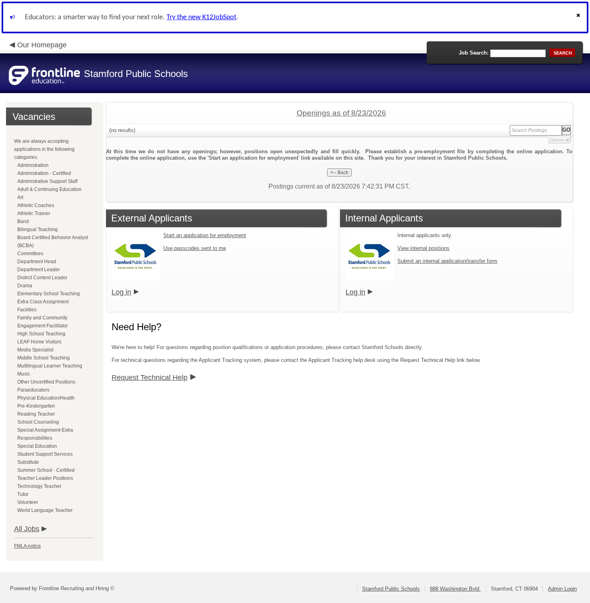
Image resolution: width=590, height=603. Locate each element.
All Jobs (26, 529)
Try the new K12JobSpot (201, 17)
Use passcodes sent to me (194, 248)
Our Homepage (42, 45)
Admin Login (562, 589)
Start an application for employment (204, 235)
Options (557, 140)
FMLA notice (27, 546)
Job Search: (473, 53)
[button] (579, 17)
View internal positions (423, 248)
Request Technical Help (149, 377)
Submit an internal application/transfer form (447, 261)
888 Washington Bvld (455, 589)
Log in (121, 292)
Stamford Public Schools (391, 589)
